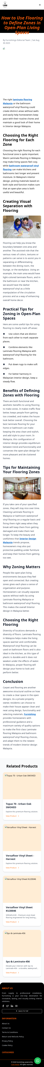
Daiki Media (15, 1064)
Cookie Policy (7, 1045)
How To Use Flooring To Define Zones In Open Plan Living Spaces (28, 38)
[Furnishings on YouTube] (16, 1006)
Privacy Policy (7, 1041)
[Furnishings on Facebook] (3, 1006)
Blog (8, 37)
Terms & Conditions (10, 1032)
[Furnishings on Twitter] (7, 1006)
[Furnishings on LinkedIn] (12, 1006)
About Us (5, 1023)
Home (2, 37)
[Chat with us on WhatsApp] (37, 1060)
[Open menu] (40, 5)
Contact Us (6, 1028)
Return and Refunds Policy (13, 1036)
